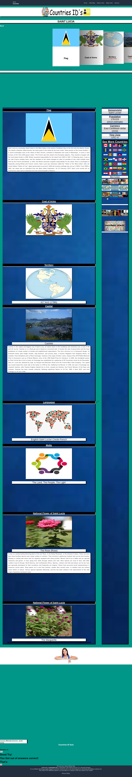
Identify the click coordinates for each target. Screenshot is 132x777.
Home (85, 3)
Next (1, 751)
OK (1, 764)
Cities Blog (92, 3)
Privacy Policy (66, 773)
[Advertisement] (54, 88)
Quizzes (117, 3)
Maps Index (109, 3)
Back (2, 26)
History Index (100, 3)
